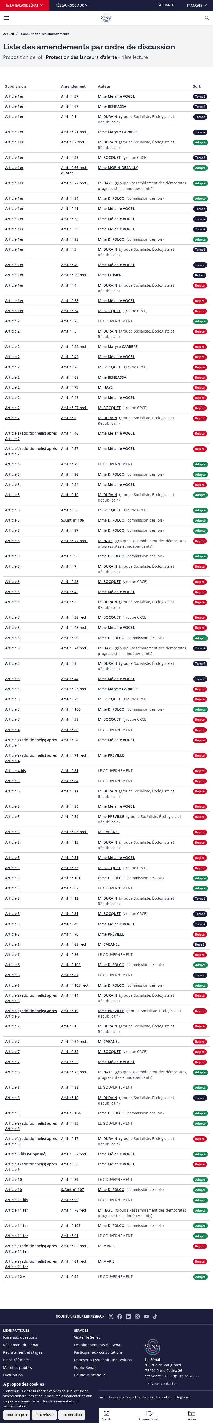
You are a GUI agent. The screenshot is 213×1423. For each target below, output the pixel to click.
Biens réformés (16, 1359)
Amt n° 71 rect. (74, 755)
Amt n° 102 (71, 964)
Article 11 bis (16, 1199)
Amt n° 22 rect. (74, 346)
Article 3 (12, 463)
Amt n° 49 (69, 923)
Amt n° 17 (69, 1138)
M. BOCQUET (109, 157)
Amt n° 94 (69, 198)
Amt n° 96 (69, 474)
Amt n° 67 (69, 106)
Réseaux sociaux (70, 5)
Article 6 (12, 944)
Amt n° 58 (69, 300)
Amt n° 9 (68, 663)
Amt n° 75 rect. (74, 1071)
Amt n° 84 (69, 780)
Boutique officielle (89, 1374)
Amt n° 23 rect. (74, 688)
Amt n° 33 (69, 867)
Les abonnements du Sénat (98, 1344)
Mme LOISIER (109, 274)
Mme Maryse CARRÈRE (118, 131)
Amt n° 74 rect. (74, 647)
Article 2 (12, 320)
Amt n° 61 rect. (74, 1261)
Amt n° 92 (69, 1276)
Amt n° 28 (69, 581)
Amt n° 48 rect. (74, 627)
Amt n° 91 (69, 1235)
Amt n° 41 (69, 208)
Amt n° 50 (69, 806)
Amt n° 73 (69, 387)
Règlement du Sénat (20, 1344)
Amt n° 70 (69, 934)
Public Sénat (85, 1367)
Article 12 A (15, 1276)
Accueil (8, 34)
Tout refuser (44, 1414)
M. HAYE (105, 182)
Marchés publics (17, 1367)
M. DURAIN (107, 116)
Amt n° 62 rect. (74, 1245)
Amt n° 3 (68, 249)
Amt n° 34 (69, 310)
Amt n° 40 (69, 264)
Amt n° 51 (69, 857)
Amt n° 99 (69, 637)
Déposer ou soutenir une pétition (103, 1359)
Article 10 (13, 1179)
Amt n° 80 (69, 729)
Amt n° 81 (69, 770)
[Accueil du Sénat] (106, 18)
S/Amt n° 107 (72, 1189)
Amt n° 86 (69, 954)
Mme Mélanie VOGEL (116, 96)
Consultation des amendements (45, 34)
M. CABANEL (109, 831)
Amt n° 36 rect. (74, 617)
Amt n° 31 (69, 913)
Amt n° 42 (69, 356)
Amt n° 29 (69, 699)
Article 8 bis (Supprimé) (25, 1153)
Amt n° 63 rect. (74, 831)
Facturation (13, 1374)
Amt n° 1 (68, 116)
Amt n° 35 (69, 719)
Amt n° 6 (68, 417)
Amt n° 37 (69, 96)
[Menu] (6, 18)
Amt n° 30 (69, 509)
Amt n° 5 (68, 331)
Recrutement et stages (22, 1352)
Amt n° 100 (71, 709)
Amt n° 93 (69, 1123)
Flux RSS (81, 1382)
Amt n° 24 (69, 484)
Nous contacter (164, 1383)
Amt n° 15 (69, 1026)
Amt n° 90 (69, 1199)
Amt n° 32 (69, 1051)
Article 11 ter (16, 1210)
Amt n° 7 (68, 566)
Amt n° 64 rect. (74, 1041)
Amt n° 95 (69, 239)
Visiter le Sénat (87, 1337)
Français (200, 5)
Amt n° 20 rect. (74, 274)
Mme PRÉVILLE (111, 755)
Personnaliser (71, 1414)
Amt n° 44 (69, 678)
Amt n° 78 (69, 320)
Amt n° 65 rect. (74, 944)
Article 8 (12, 1071)
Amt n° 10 (69, 494)
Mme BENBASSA (112, 106)
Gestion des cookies (157, 1397)
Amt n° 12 (69, 898)
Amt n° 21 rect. (74, 131)
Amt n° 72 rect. (74, 182)
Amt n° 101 (71, 877)
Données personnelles (124, 1397)
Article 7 (12, 1026)
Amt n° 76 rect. (74, 1210)
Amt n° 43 (69, 397)
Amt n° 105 (71, 1225)
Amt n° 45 (69, 591)
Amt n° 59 (69, 816)
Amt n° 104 (71, 1113)
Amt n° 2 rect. (73, 142)
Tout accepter (17, 1414)
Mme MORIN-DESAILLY (118, 167)
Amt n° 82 (69, 888)
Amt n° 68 (69, 377)
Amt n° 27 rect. (74, 407)
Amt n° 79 (69, 463)
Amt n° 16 (69, 1097)
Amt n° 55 (69, 1061)
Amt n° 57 (69, 448)
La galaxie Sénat (24, 5)
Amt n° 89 (69, 1179)
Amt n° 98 (69, 556)
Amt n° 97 (69, 530)
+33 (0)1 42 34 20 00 (181, 1376)
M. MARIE (106, 1245)
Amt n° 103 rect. (75, 985)
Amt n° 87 (69, 974)
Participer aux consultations (98, 1352)
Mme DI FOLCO (111, 198)
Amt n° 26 (69, 367)
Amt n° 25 (69, 157)
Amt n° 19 (69, 1010)
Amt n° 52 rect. (74, 1153)
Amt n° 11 (69, 790)
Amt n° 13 (69, 842)
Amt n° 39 (69, 229)
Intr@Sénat (183, 1397)
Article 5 (12, 780)
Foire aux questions (20, 1337)
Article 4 (12, 729)
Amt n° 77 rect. (74, 540)
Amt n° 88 (69, 1087)
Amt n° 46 (69, 433)
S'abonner (165, 5)
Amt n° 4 (68, 285)
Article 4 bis (15, 770)
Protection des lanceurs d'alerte (81, 57)
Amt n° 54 (69, 739)
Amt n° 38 (69, 218)
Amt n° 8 (68, 601)
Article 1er (14, 96)
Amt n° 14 (69, 995)
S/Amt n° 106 (72, 520)
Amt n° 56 (69, 1164)
